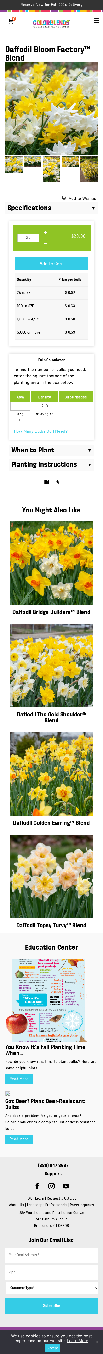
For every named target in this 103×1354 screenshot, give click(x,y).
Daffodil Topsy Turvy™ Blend (52, 926)
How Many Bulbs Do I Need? (41, 432)
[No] (97, 1341)
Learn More (77, 1340)
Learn (39, 1199)
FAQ (30, 1199)
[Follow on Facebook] (37, 1186)
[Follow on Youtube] (66, 1186)
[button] (96, 20)
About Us (17, 1205)
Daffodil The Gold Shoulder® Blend (51, 718)
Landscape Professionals (47, 1205)
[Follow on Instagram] (51, 1186)
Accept (52, 1348)
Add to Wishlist (83, 199)
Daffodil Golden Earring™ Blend (51, 823)
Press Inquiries (82, 1205)
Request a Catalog (62, 1199)
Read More (19, 1079)
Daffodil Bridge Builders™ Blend (51, 612)
